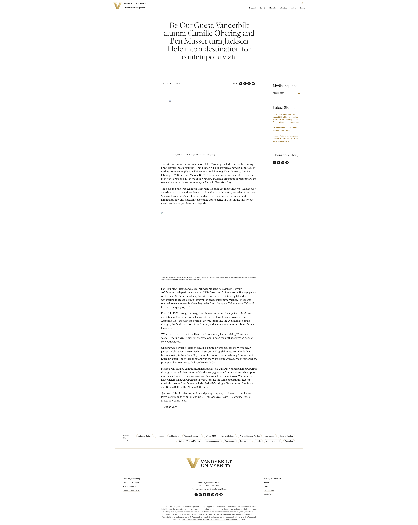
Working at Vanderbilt (272, 479)
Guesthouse (230, 441)
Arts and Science (227, 436)
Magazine (272, 8)
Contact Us (215, 486)
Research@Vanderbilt (131, 490)
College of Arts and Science (189, 441)
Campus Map (269, 490)
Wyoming (289, 441)
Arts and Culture (144, 436)
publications (174, 436)
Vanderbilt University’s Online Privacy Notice (209, 489)
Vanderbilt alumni (273, 441)
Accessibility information (171, 517)
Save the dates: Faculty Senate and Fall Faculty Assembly (285, 129)
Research (252, 8)
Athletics (283, 8)
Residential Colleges (131, 483)
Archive (293, 8)
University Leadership (131, 479)
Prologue (160, 436)
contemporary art (213, 441)
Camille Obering (286, 436)
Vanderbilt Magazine (192, 436)
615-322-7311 (204, 486)
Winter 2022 (211, 436)
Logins (266, 487)
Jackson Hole (245, 441)
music (258, 441)
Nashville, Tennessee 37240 (209, 483)
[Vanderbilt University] (209, 463)
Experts (262, 8)
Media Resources (270, 494)
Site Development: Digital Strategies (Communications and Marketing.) (210, 520)
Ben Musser (270, 436)
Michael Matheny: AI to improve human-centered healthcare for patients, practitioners (285, 138)
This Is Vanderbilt (130, 487)
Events (302, 8)
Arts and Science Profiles (250, 436)
